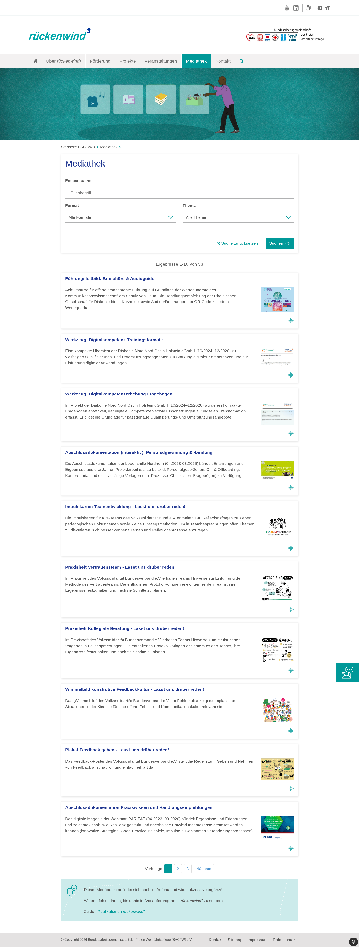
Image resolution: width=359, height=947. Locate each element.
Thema (189, 205)
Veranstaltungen (161, 61)
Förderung (100, 61)
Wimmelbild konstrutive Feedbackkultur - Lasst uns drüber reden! (134, 689)
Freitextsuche (78, 181)
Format (72, 205)
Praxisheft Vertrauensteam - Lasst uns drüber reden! (120, 567)
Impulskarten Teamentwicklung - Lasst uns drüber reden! (125, 506)
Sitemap (235, 939)
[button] (353, 942)
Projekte (127, 61)
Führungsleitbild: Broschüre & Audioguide (109, 278)
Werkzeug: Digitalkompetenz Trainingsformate (114, 339)
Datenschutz (284, 939)
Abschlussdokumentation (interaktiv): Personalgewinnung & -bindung (139, 452)
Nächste (203, 869)
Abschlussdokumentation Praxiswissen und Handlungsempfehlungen (139, 807)
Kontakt (223, 61)
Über (63, 61)
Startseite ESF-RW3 (78, 147)
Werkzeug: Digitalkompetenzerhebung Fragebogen (118, 393)
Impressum (258, 939)
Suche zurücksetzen (239, 243)
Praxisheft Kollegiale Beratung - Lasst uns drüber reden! (124, 628)
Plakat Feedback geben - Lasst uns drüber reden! (117, 749)
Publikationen (121, 911)
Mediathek (196, 61)
